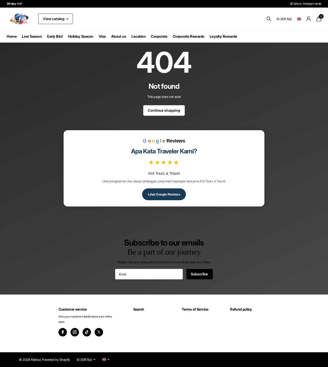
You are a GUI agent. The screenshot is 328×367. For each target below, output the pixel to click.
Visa (102, 36)
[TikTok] (87, 332)
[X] (99, 332)
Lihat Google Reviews (164, 194)
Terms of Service (195, 309)
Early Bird (54, 36)
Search (138, 309)
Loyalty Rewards (223, 36)
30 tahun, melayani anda (305, 3)
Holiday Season (80, 36)
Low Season (32, 36)
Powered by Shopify (56, 359)
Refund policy (241, 309)
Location (138, 36)
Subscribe (199, 274)
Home (12, 36)
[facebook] (62, 332)
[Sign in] (308, 19)
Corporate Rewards (188, 36)
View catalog (54, 18)
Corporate (159, 36)
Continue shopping (164, 110)
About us (118, 36)
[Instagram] (75, 332)
